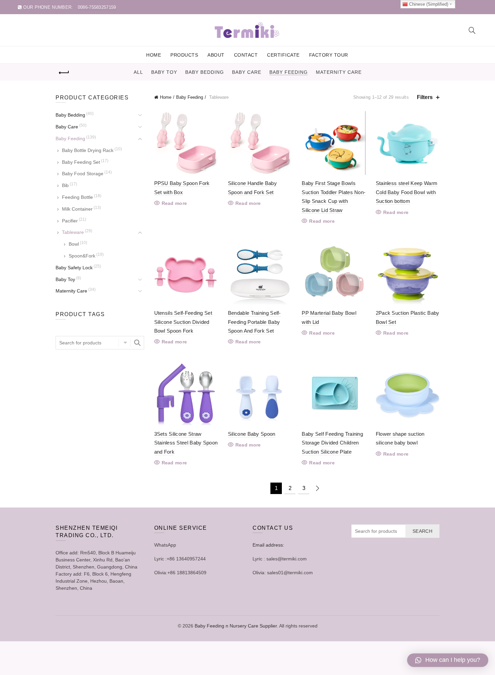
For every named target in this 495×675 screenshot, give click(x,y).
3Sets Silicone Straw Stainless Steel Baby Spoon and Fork (186, 443)
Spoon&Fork (82, 255)
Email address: (268, 545)
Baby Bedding (204, 72)
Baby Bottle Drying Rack (87, 150)
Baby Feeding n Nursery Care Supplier (236, 625)
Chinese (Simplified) (428, 4)
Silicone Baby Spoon (251, 434)
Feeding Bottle (77, 197)
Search (137, 342)
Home (153, 55)
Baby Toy (164, 72)
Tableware (73, 232)
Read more (174, 203)
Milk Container (77, 209)
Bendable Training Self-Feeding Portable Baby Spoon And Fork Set (254, 322)
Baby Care (246, 72)
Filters (425, 97)
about (216, 55)
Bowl (74, 244)
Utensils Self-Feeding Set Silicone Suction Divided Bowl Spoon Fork (183, 322)
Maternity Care (339, 72)
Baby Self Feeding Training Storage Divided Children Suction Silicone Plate (332, 443)
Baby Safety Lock (74, 267)
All (138, 72)
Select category (125, 343)
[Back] (64, 73)
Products (184, 55)
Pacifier (70, 220)
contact (246, 55)
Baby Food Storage (82, 173)
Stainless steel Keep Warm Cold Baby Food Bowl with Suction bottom (407, 192)
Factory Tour (328, 55)
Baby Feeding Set (81, 162)
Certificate (283, 55)
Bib (65, 185)
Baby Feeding (288, 72)
